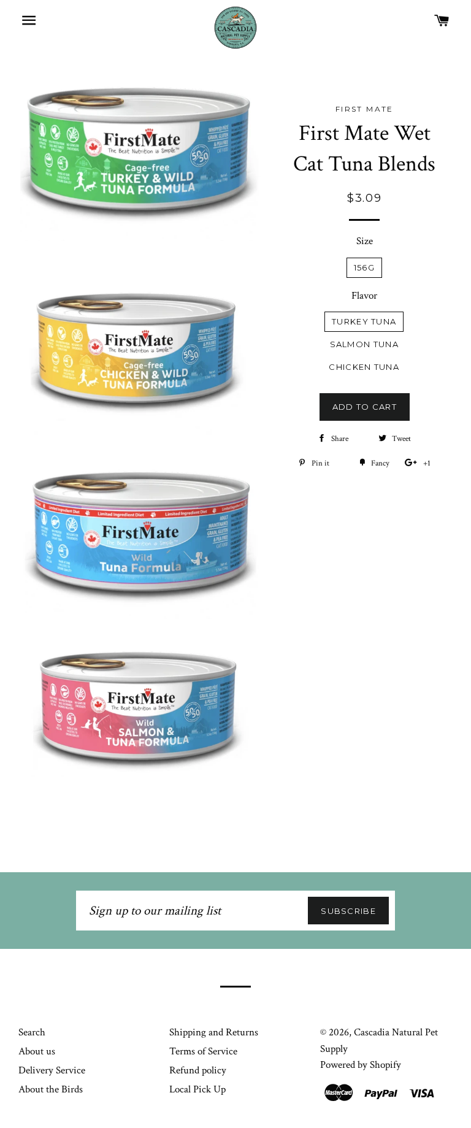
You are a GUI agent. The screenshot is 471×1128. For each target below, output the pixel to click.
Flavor (364, 295)
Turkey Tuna (364, 321)
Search (31, 1032)
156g (364, 267)
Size (364, 241)
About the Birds (50, 1089)
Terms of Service (203, 1051)
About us (36, 1051)
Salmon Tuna (364, 344)
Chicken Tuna (364, 367)
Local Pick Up (197, 1089)
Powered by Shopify (360, 1065)
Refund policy (197, 1070)
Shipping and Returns (213, 1032)
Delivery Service (51, 1070)
